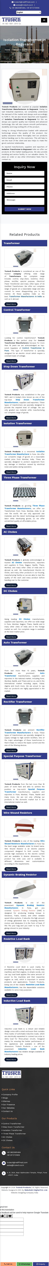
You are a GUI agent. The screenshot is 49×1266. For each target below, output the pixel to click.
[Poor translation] (8, 1216)
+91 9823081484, (19, 8)
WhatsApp (25, 1264)
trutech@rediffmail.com (24, 2)
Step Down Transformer (13, 1127)
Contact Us (7, 1111)
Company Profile (10, 1094)
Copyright (5, 1187)
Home (7, 50)
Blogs (5, 1098)
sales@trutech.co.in (24, 5)
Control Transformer (11, 1124)
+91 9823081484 (14, 1152)
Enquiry (41, 1264)
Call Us (9, 1264)
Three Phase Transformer (14, 1134)
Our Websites (8, 1108)
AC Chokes (7, 1137)
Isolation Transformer (12, 1130)
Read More (11, 304)
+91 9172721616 (33, 8)
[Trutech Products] (11, 21)
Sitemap (6, 1101)
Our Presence (8, 1105)
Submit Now (24, 209)
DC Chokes (7, 1140)
